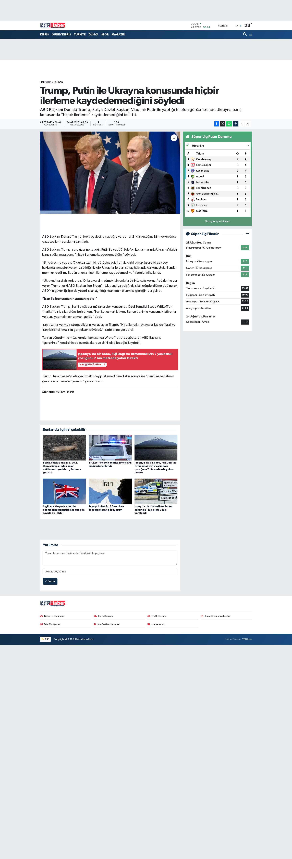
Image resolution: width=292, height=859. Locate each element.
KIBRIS (44, 34)
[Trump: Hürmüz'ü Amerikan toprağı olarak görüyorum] (110, 491)
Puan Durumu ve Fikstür (217, 616)
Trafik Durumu (158, 616)
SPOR (105, 34)
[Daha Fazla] (235, 124)
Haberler (45, 82)
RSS (47, 639)
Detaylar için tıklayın (217, 221)
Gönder (50, 581)
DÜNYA (93, 34)
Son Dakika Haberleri (108, 624)
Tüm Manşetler (52, 624)
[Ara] (245, 34)
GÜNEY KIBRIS (61, 34)
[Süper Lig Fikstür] (247, 234)
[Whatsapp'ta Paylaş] (229, 124)
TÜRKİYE (80, 34)
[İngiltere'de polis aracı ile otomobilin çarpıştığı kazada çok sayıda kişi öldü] (64, 491)
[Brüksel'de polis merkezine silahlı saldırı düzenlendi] (110, 447)
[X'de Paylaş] (222, 124)
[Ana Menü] (249, 34)
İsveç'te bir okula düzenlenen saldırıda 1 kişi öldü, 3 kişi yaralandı (153, 509)
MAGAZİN (118, 34)
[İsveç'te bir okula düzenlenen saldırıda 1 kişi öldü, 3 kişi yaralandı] (156, 491)
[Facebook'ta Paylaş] (216, 124)
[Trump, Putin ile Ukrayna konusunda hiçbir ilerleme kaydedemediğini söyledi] (110, 173)
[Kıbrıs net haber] (52, 26)
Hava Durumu (105, 616)
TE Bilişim (247, 639)
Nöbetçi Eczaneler (54, 616)
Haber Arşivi (158, 624)
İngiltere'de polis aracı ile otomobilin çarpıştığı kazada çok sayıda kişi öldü (63, 509)
